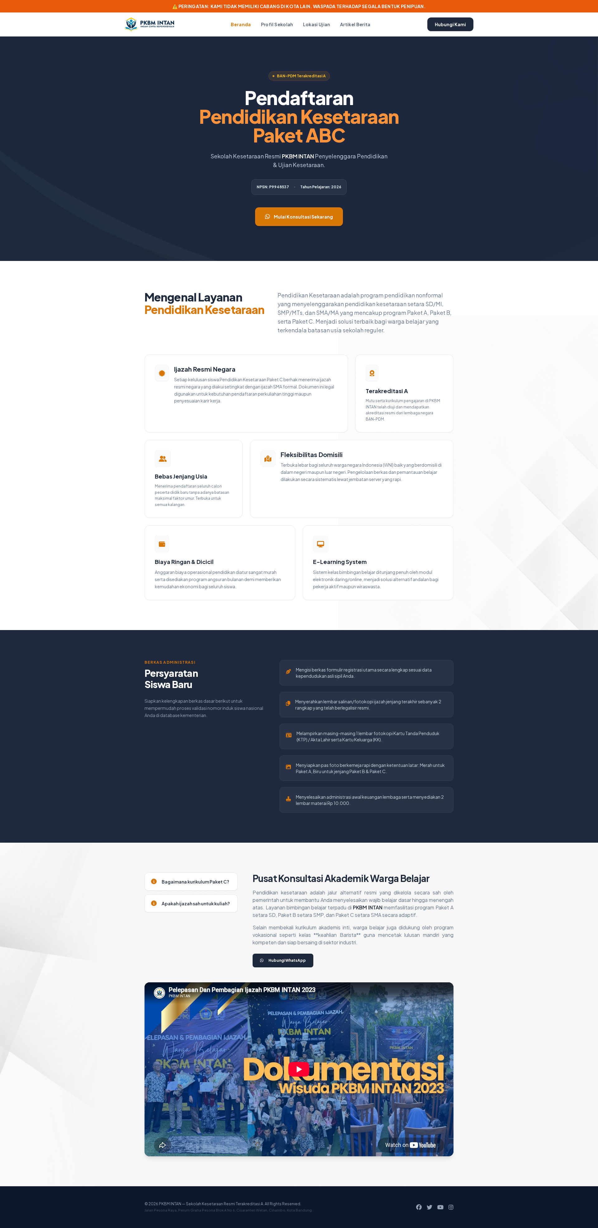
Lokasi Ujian (316, 24)
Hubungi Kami (450, 24)
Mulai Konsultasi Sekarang (303, 216)
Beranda (241, 24)
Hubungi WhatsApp (287, 960)
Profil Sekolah (277, 24)
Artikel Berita (355, 24)
